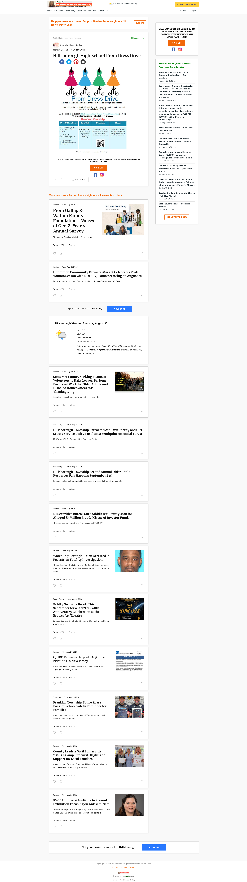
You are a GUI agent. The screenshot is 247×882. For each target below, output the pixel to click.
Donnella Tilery (67, 45)
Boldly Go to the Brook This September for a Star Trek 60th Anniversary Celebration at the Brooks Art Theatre (76, 609)
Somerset (57, 697)
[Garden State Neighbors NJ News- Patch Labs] (69, 4)
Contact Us (117, 867)
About (101, 11)
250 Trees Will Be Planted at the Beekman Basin (75, 439)
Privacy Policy (129, 880)
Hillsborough (58, 425)
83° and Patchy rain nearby (125, 4)
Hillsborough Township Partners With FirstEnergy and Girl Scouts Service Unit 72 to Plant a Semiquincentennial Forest (97, 432)
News (49, 11)
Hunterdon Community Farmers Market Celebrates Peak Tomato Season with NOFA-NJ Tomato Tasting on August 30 (97, 274)
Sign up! (98, 168)
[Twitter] (69, 61)
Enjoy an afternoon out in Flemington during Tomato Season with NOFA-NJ (87, 281)
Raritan (56, 205)
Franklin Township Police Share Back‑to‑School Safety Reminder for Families (80, 706)
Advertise (92, 11)
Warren (56, 551)
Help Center (129, 867)
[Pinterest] (76, 61)
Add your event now (177, 217)
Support (140, 23)
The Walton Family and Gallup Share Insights (73, 237)
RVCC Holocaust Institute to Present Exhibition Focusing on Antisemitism (81, 802)
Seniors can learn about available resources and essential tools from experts (87, 481)
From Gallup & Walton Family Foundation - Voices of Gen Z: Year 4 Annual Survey (73, 221)
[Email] (83, 61)
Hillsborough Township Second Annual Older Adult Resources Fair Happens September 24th (91, 473)
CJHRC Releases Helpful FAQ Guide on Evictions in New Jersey (81, 659)
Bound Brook (58, 599)
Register (182, 11)
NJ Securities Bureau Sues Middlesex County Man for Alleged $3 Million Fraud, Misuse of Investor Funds (92, 515)
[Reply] (61, 179)
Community (70, 11)
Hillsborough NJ (137, 38)
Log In (193, 11)
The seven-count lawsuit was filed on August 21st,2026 (78, 523)
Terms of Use (117, 880)
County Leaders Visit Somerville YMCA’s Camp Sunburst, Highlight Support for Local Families (79, 755)
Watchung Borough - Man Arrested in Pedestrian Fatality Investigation (81, 557)
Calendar (58, 11)
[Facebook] (61, 61)
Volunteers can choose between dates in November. (77, 397)
